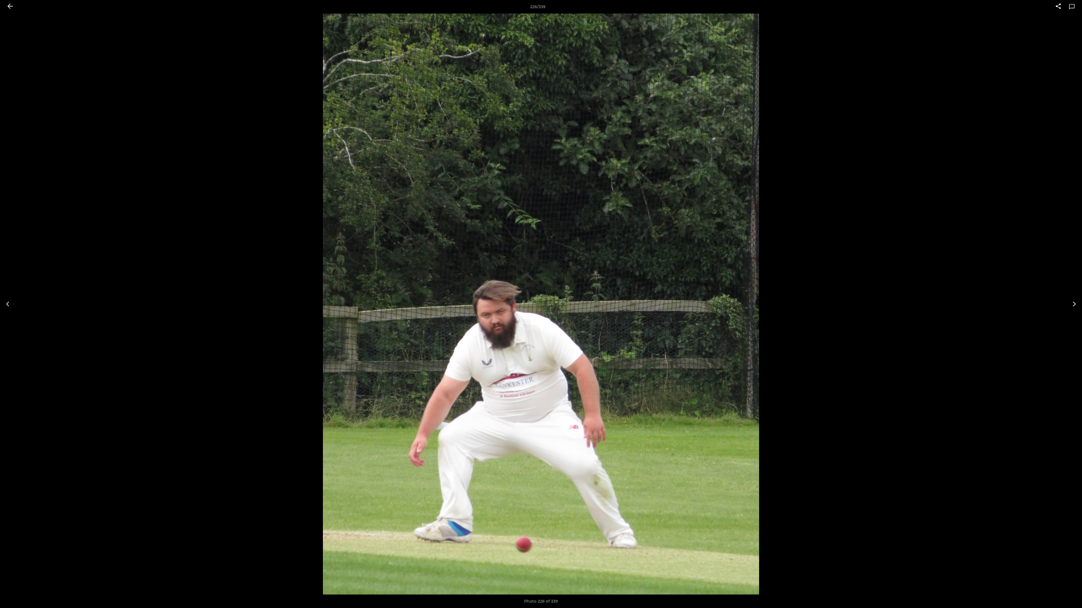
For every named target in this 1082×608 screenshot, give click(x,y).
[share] (1058, 7)
